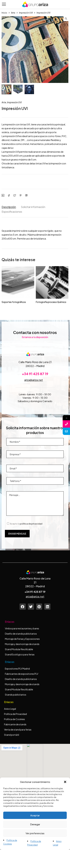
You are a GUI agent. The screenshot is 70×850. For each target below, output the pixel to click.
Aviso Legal (10, 708)
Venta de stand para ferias (17, 729)
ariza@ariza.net (33, 380)
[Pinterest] (39, 607)
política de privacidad (31, 523)
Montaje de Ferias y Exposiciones (22, 638)
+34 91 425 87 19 (35, 374)
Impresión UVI (26, 12)
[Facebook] (23, 607)
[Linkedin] (47, 607)
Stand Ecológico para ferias (20, 654)
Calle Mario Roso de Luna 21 (35, 362)
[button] (65, 782)
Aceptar (35, 815)
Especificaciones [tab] (12, 211)
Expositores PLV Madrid (17, 668)
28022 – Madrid (35, 366)
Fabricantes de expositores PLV (21, 673)
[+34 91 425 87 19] (66, 424)
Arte (13, 12)
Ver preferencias (35, 833)
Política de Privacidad (15, 713)
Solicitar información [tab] (33, 206)
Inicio (4, 12)
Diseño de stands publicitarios (21, 633)
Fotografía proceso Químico (51, 301)
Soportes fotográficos (14, 301)
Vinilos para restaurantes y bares (22, 628)
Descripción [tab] (9, 206)
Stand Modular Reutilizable (19, 649)
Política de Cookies (14, 719)
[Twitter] (31, 607)
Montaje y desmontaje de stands (22, 644)
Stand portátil (11, 734)
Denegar (35, 824)
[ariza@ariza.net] (66, 431)
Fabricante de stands (15, 724)
